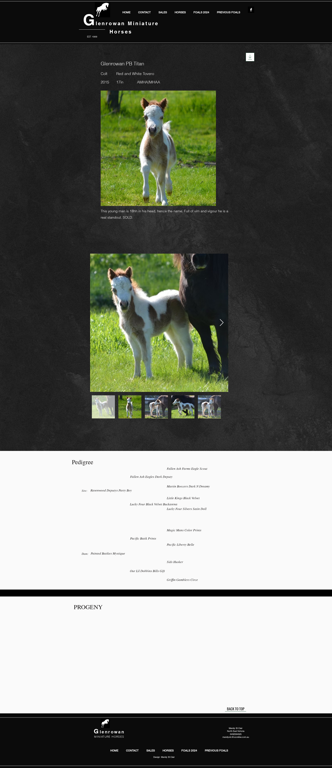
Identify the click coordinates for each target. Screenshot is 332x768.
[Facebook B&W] (251, 10)
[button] (180, 12)
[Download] (250, 57)
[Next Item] (221, 323)
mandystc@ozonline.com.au (235, 737)
